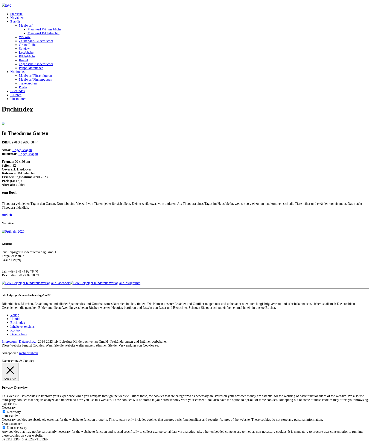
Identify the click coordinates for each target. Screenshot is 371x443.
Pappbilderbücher (31, 68)
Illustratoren (18, 99)
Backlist (15, 21)
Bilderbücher (27, 56)
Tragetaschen (28, 83)
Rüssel (23, 60)
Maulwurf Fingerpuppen (35, 79)
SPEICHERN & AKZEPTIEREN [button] (25, 439)
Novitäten (17, 18)
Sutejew (24, 48)
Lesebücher (27, 52)
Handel (15, 319)
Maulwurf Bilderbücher (43, 33)
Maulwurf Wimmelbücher (44, 29)
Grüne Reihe (27, 45)
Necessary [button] (9, 407)
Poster (23, 87)
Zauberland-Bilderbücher (36, 41)
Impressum (9, 341)
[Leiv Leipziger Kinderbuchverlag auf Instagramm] (105, 283)
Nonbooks (17, 72)
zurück (7, 215)
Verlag (14, 315)
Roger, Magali (22, 150)
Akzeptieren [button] (10, 353)
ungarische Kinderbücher (36, 64)
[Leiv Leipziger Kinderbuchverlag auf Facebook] (36, 283)
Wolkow (24, 37)
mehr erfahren (28, 353)
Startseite (16, 14)
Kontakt (15, 330)
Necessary (14, 412)
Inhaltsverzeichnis (22, 326)
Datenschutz (18, 334)
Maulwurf (25, 25)
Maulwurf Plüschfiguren (35, 75)
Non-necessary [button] (12, 423)
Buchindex (17, 91)
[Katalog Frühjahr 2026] (13, 231)
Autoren (15, 95)
